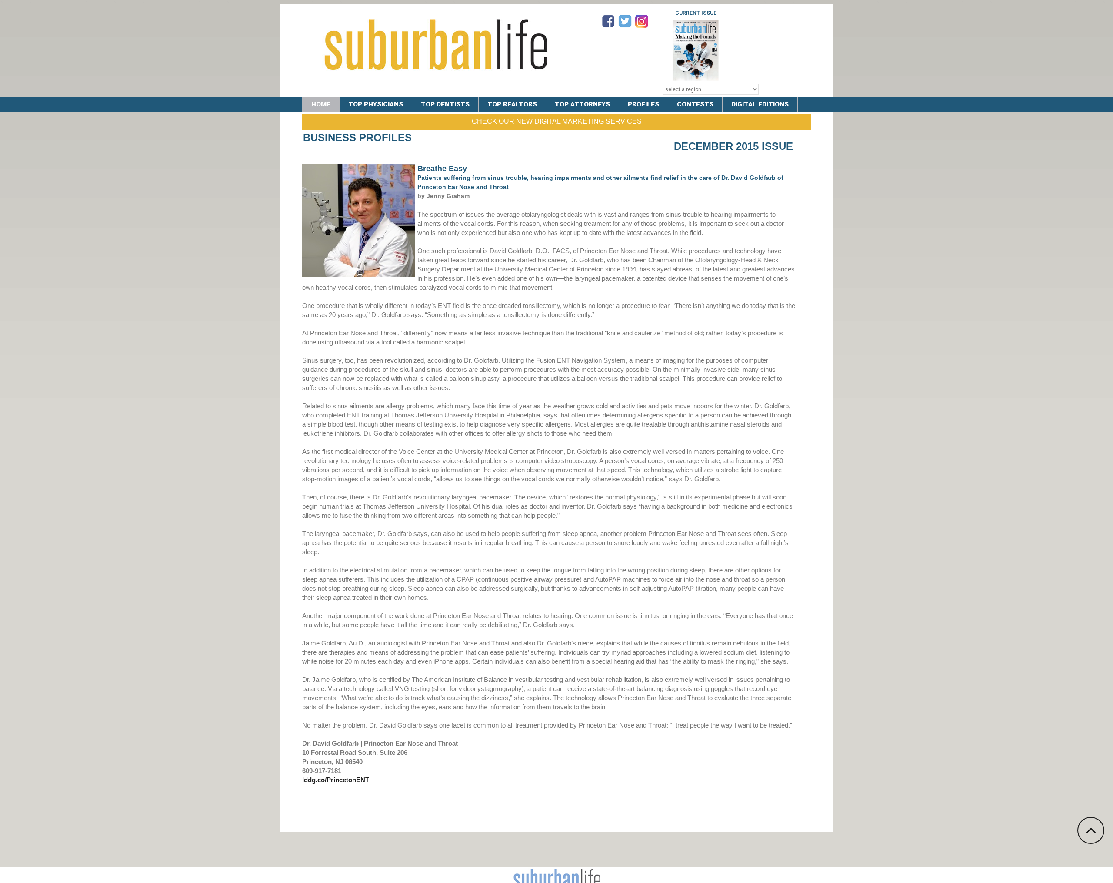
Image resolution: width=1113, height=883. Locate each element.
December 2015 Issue (733, 146)
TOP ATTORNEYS (582, 104)
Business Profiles (357, 137)
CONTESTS (695, 104)
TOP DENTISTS (445, 104)
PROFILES (643, 104)
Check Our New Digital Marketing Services (557, 121)
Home (320, 104)
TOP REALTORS (512, 104)
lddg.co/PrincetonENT (335, 780)
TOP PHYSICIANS (375, 104)
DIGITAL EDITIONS (760, 104)
